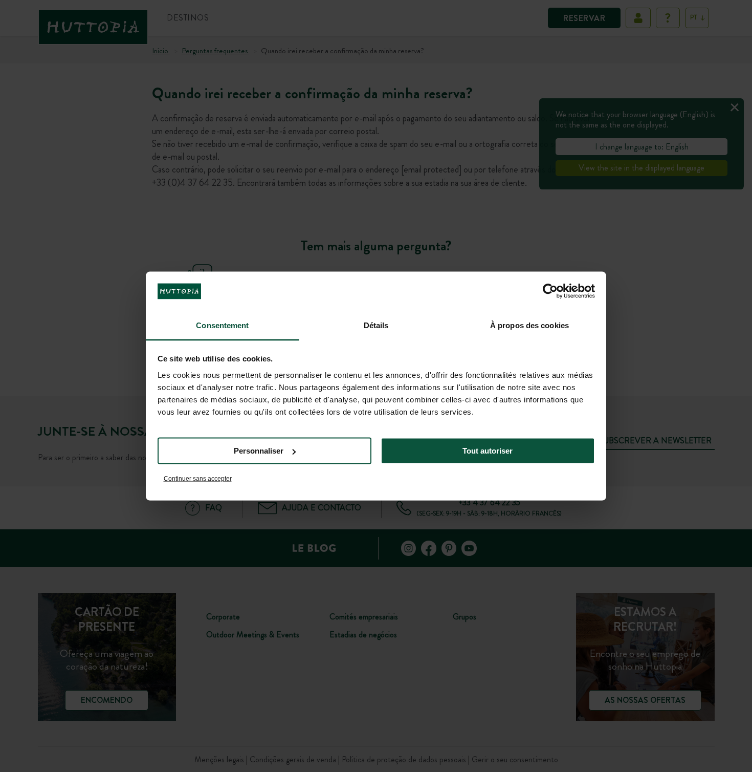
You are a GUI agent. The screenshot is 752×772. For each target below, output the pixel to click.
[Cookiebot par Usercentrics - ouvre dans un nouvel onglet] (550, 291)
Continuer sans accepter (198, 478)
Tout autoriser (487, 450)
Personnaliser (258, 450)
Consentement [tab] (222, 324)
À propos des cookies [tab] (529, 324)
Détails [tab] (376, 324)
